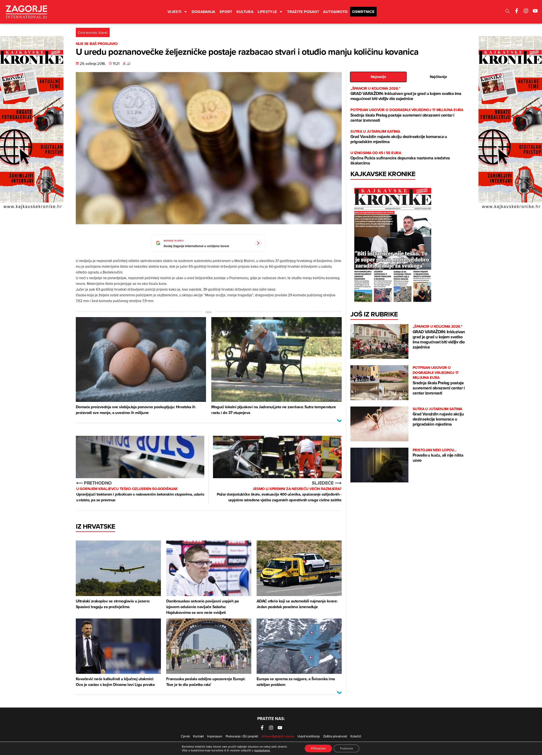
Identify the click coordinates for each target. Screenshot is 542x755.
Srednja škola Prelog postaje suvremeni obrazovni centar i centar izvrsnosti (406, 115)
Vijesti (174, 11)
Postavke (346, 748)
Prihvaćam (318, 748)
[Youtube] (535, 10)
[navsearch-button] (507, 11)
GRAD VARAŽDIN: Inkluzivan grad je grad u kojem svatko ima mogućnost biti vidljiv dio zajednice (405, 94)
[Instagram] (525, 10)
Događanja (203, 11)
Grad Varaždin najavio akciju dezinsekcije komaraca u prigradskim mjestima (398, 137)
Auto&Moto (335, 11)
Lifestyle (267, 11)
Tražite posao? (303, 11)
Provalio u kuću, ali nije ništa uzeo (438, 455)
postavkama (262, 750)
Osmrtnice (363, 11)
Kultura (245, 11)
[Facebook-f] (516, 10)
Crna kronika (87, 32)
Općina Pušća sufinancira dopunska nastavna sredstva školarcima (400, 158)
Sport (226, 11)
